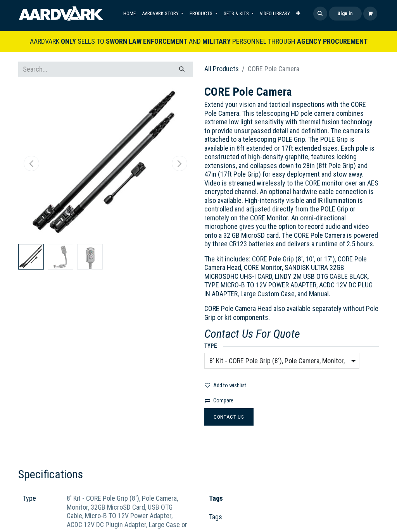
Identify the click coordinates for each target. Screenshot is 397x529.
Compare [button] (223, 400)
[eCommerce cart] (370, 14)
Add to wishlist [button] (229, 385)
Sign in (345, 13)
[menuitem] (129, 13)
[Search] (182, 69)
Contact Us (229, 417)
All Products (221, 69)
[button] (320, 14)
